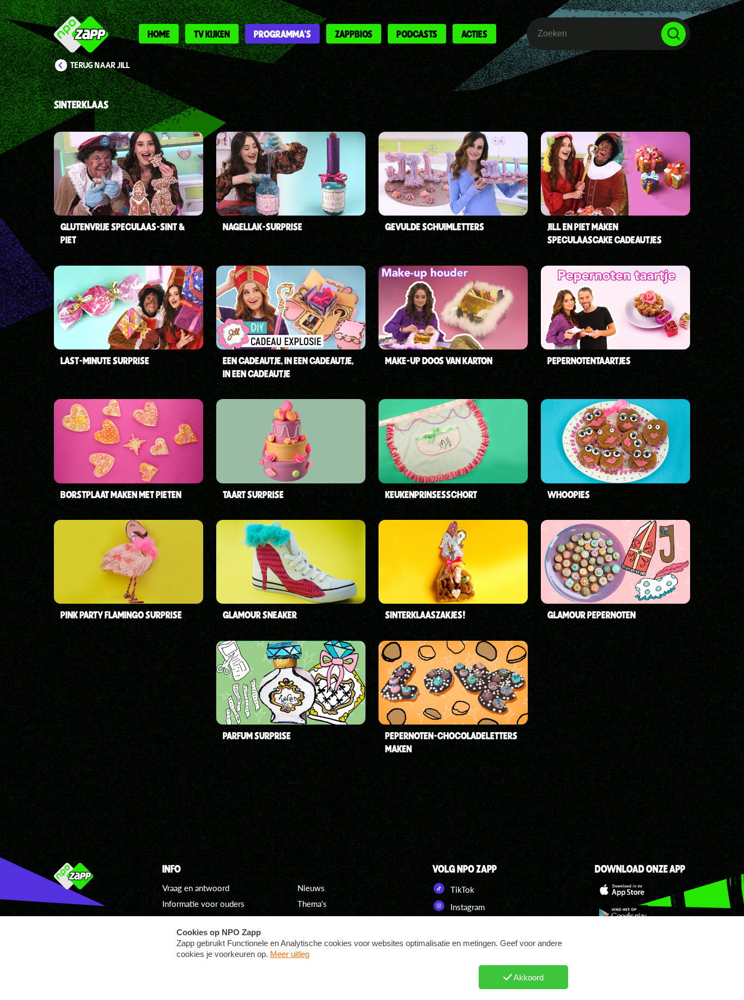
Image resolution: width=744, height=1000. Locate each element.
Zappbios (354, 33)
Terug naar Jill (100, 65)
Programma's (282, 33)
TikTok (461, 889)
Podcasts (417, 33)
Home (159, 33)
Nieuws (311, 888)
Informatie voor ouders (203, 904)
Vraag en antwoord (195, 888)
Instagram (466, 907)
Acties (474, 33)
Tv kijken (212, 33)
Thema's (312, 904)
